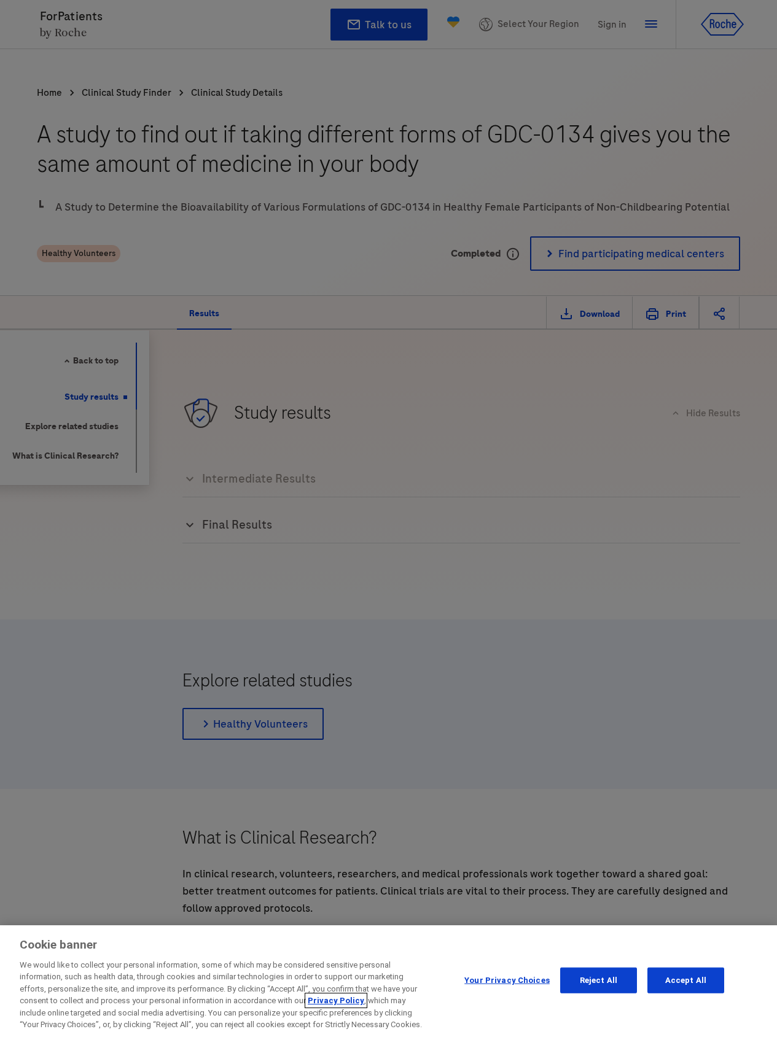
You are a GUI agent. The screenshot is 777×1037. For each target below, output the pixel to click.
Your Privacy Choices (507, 980)
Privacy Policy (336, 1000)
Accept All (685, 980)
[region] (388, 981)
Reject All (598, 980)
